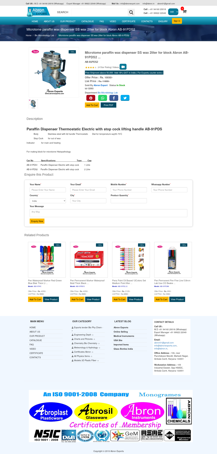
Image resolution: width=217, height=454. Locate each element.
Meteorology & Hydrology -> (87, 347)
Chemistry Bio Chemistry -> (87, 343)
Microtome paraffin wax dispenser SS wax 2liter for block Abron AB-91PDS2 (94, 35)
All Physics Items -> (83, 356)
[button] (102, 12)
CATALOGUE (87, 21)
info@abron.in (148, 3)
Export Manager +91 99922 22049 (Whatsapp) (86, 3)
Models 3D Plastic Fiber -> (86, 360)
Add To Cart (92, 105)
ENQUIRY (163, 21)
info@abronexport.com (126, 3)
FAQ (102, 21)
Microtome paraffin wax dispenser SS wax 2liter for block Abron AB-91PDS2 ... (137, 54)
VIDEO (113, 21)
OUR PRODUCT (68, 21)
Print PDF (108, 105)
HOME (35, 21)
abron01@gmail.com (166, 3)
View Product (51, 299)
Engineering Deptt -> (83, 334)
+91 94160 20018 (155, 9)
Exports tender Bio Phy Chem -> (87, 329)
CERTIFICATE (128, 21)
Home (28, 35)
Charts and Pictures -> (84, 338)
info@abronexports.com (165, 345)
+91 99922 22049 (155, 13)
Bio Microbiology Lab (44, 35)
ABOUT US (49, 21)
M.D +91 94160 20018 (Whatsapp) (45, 3)
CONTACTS (146, 21)
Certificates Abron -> (83, 351)
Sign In (177, 20)
